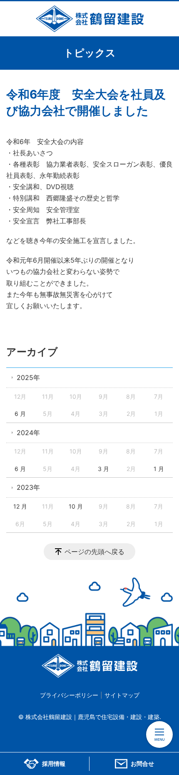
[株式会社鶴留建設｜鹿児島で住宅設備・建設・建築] (89, 18)
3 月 (103, 468)
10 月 (76, 506)
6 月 (20, 413)
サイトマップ (121, 695)
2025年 (28, 377)
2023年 (28, 487)
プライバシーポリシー (69, 695)
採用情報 (53, 763)
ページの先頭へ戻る (94, 551)
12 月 (20, 506)
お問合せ (142, 763)
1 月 (159, 468)
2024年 (28, 432)
